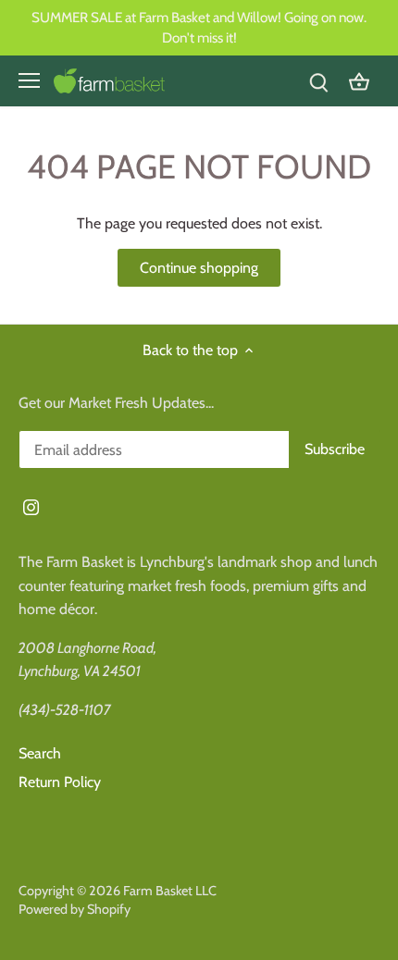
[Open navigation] (29, 80)
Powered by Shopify (75, 909)
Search (40, 753)
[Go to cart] (359, 80)
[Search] (318, 80)
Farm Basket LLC (170, 890)
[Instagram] (31, 507)
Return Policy (60, 782)
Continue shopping (199, 268)
